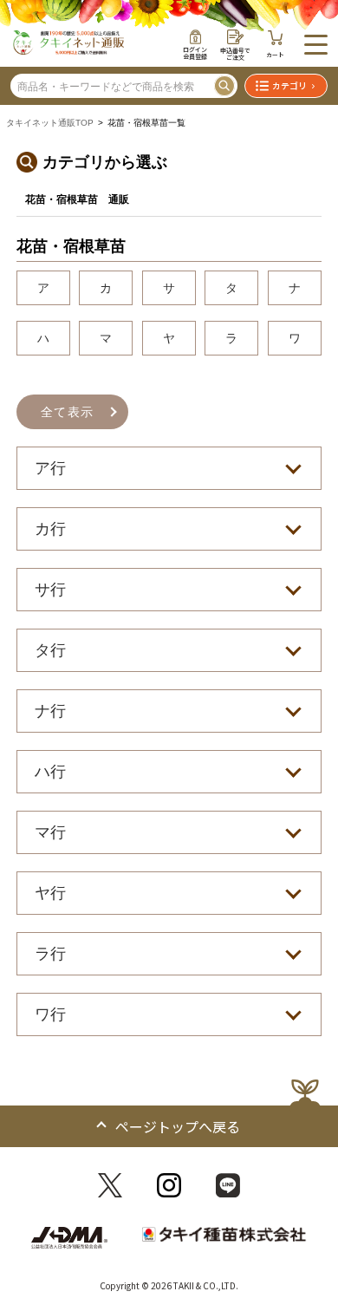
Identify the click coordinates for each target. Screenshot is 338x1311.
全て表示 (67, 412)
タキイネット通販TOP (50, 122)
